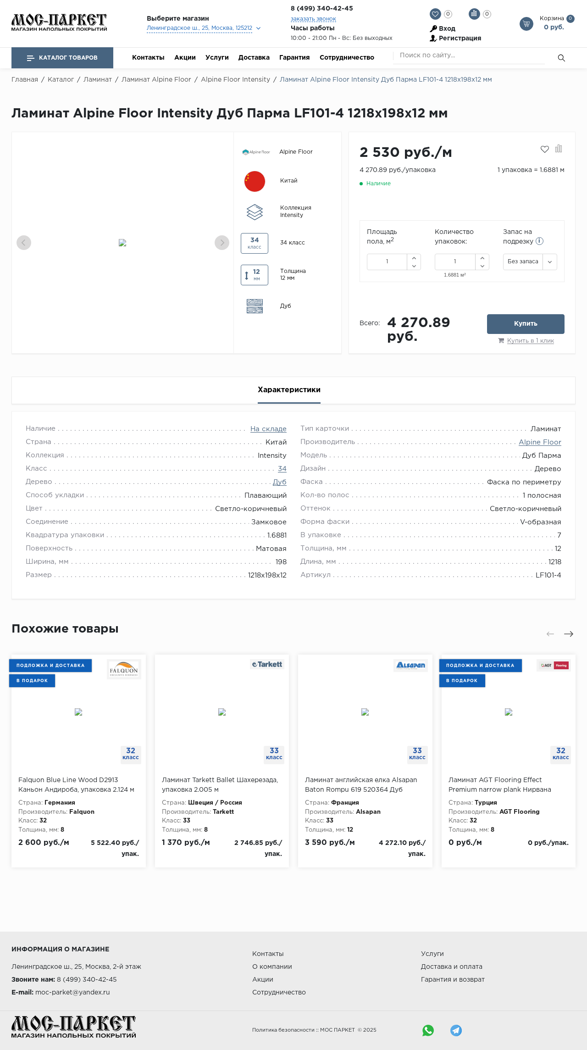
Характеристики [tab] (289, 390)
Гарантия (294, 58)
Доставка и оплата (451, 967)
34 (282, 469)
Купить (525, 324)
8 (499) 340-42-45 (322, 8)
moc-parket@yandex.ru (72, 992)
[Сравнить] (559, 149)
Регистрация (460, 38)
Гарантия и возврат (453, 980)
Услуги (217, 58)
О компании (272, 967)
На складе (268, 429)
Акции (185, 58)
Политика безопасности (283, 1030)
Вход (447, 29)
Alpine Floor (540, 442)
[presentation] (24, 242)
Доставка (254, 58)
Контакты (148, 58)
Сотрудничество (347, 58)
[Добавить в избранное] (544, 149)
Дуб (280, 482)
